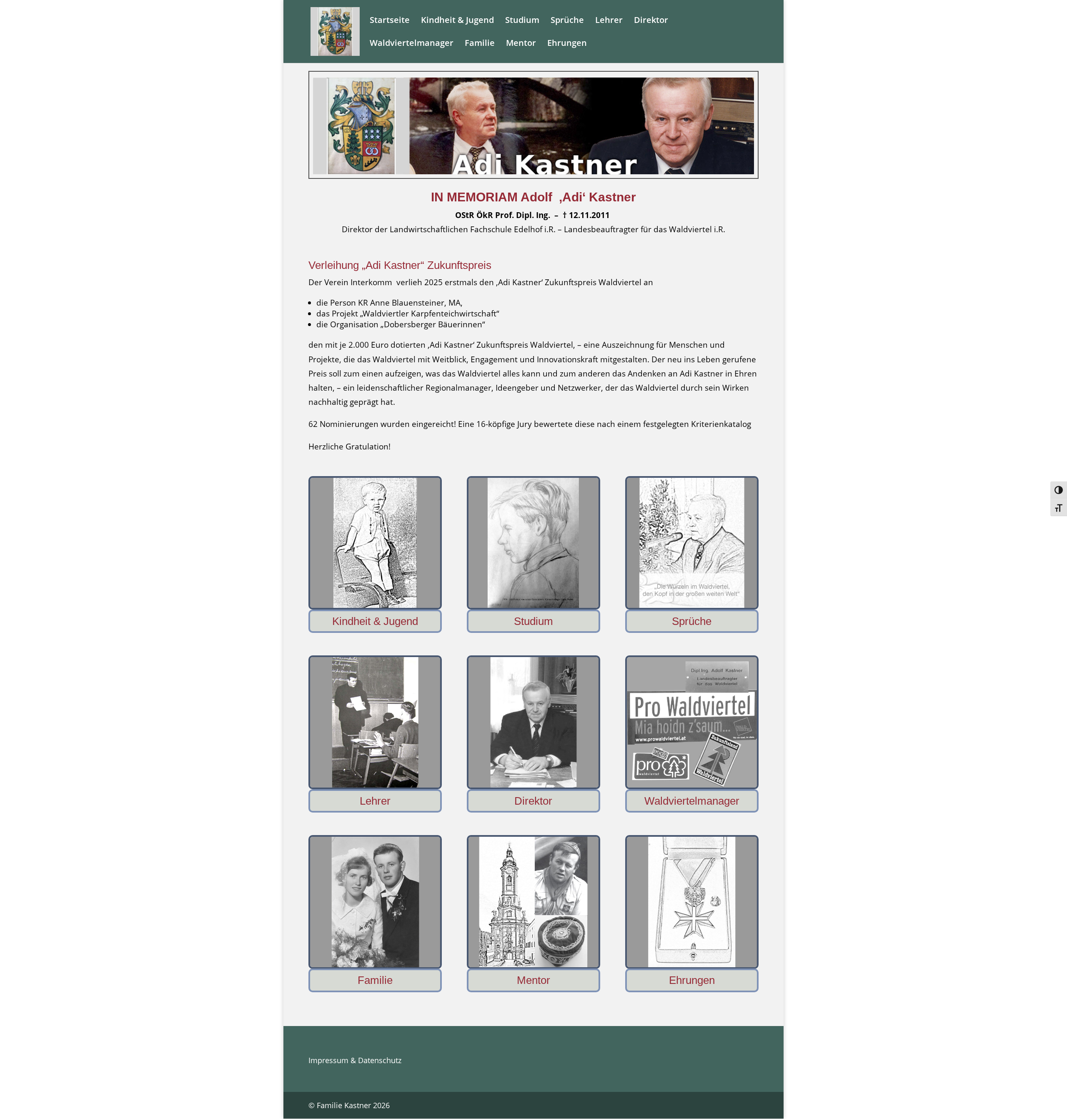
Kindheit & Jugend (457, 21)
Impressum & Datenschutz (354, 1060)
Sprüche (567, 21)
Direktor (651, 21)
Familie (480, 44)
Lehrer (609, 21)
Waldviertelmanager (411, 44)
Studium (522, 21)
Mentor (521, 44)
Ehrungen (567, 44)
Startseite (390, 21)
